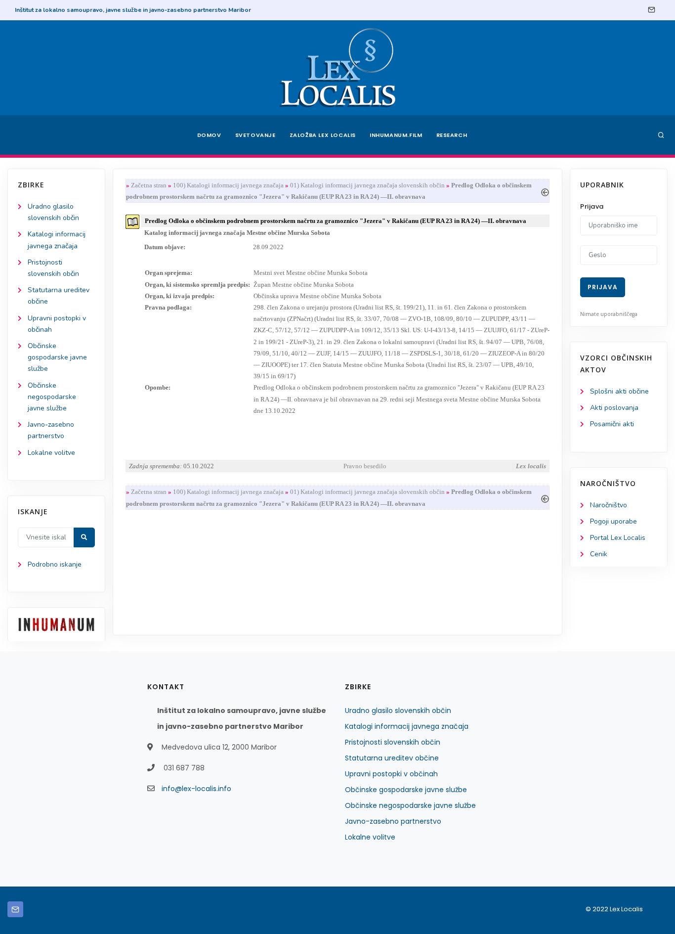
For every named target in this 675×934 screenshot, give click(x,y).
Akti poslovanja (614, 407)
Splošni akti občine (619, 391)
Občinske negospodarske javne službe (52, 397)
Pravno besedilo (364, 466)
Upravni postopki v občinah (391, 774)
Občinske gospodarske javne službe (57, 357)
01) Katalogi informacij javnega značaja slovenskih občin (367, 185)
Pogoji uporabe (613, 521)
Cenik (598, 554)
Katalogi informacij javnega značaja (406, 726)
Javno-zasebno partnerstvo (393, 821)
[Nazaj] (545, 191)
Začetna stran (149, 185)
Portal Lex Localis (617, 537)
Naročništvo (608, 505)
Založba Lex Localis (323, 135)
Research (451, 135)
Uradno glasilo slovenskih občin (398, 710)
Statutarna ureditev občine (392, 758)
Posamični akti (612, 424)
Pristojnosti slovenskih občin (392, 742)
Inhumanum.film (396, 135)
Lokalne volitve (51, 452)
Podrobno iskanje (55, 564)
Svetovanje (255, 135)
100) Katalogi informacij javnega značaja (228, 185)
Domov (209, 135)
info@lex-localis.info (196, 789)
